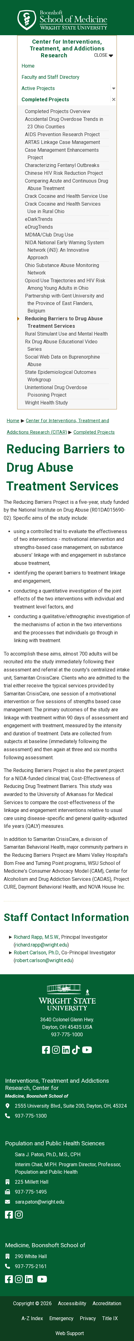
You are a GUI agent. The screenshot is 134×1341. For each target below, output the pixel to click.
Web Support (69, 1333)
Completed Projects (94, 432)
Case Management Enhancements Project (62, 153)
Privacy (88, 1318)
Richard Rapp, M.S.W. (36, 937)
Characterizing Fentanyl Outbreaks (62, 165)
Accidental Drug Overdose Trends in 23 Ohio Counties (64, 123)
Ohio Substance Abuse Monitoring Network (62, 269)
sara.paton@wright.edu (39, 1202)
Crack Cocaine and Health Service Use (66, 196)
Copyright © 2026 (32, 1303)
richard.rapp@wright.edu (41, 945)
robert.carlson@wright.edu (43, 960)
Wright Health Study (46, 403)
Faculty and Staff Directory (50, 77)
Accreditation (107, 1303)
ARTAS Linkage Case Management (62, 142)
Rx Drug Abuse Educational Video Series (61, 345)
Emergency (61, 1318)
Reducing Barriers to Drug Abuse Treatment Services (64, 322)
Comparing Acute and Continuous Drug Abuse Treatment (66, 184)
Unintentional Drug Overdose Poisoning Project (56, 391)
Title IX (110, 1318)
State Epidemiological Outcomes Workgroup (60, 376)
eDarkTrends (39, 219)
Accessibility (72, 1303)
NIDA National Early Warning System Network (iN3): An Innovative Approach (64, 250)
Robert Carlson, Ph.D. (36, 953)
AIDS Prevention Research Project (62, 134)
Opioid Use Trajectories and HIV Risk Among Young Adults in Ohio (65, 284)
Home (28, 66)
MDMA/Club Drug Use (49, 235)
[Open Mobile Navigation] (127, 17)
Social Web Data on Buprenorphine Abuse (62, 360)
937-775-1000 (67, 1035)
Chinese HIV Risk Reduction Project (64, 173)
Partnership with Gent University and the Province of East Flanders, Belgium (64, 303)
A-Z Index (32, 1318)
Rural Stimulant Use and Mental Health (66, 334)
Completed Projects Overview (57, 111)
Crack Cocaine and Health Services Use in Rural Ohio (63, 207)
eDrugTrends (39, 227)
